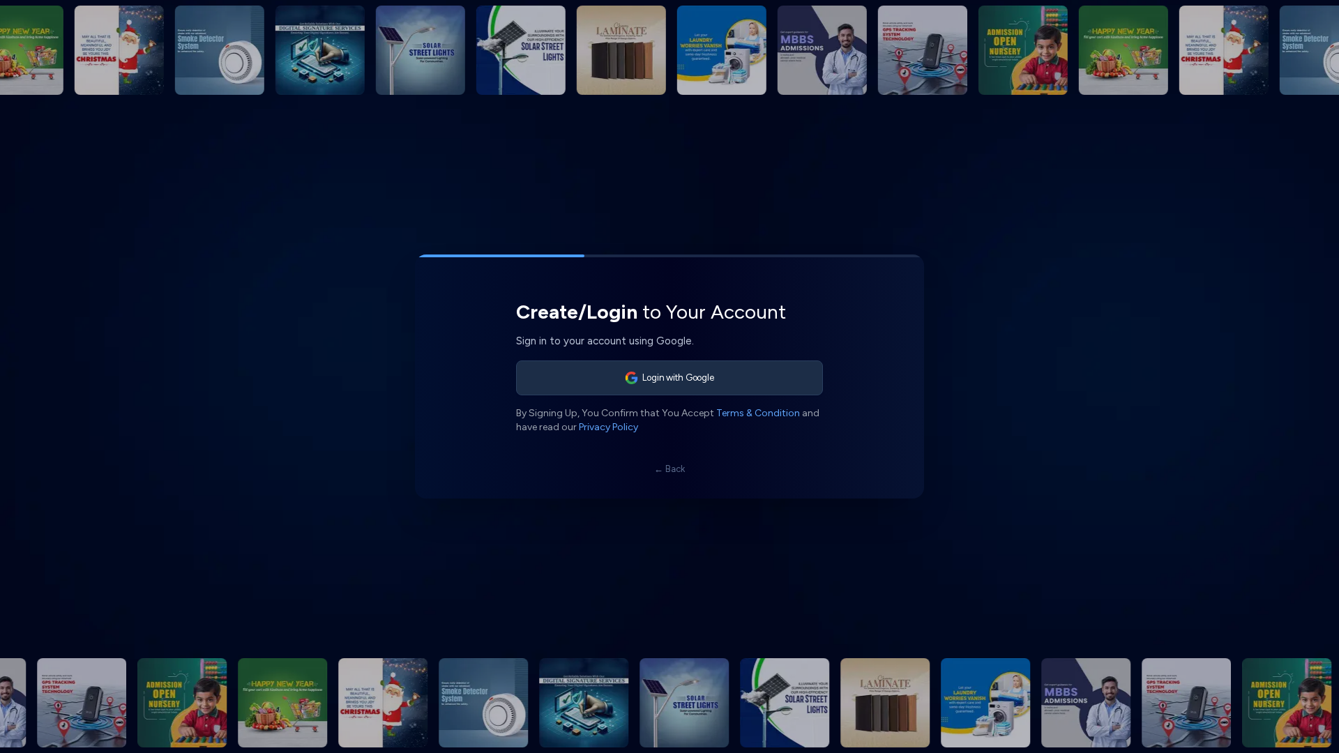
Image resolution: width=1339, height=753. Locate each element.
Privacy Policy (608, 427)
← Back (669, 469)
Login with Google (678, 377)
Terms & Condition (758, 413)
